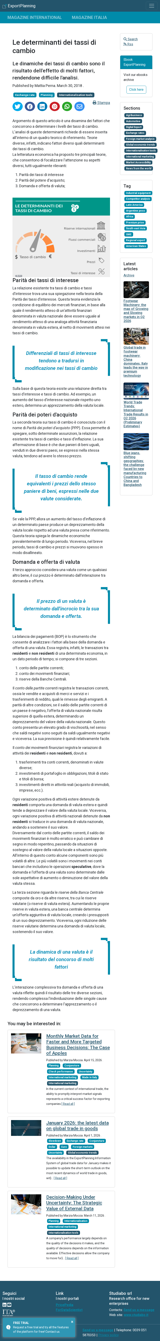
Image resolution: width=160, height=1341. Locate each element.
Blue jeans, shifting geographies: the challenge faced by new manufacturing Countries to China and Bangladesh (135, 469)
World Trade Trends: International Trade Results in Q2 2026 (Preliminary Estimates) (136, 414)
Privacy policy (108, 1335)
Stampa (103, 102)
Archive (129, 275)
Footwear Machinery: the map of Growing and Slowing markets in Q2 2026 (136, 311)
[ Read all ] (68, 1104)
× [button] (72, 1322)
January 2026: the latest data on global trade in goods (77, 1125)
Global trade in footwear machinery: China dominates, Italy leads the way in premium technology (136, 361)
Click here (136, 90)
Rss (129, 44)
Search (132, 39)
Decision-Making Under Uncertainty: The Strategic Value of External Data (74, 1202)
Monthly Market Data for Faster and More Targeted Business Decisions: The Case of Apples (78, 1044)
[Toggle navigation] (152, 6)
